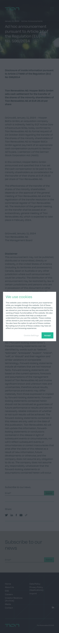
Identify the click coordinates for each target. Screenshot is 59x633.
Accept (47, 335)
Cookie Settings (31, 335)
